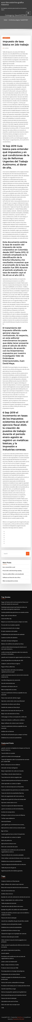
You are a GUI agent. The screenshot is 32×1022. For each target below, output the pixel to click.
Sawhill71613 (6, 38)
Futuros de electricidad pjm (8, 918)
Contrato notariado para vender (10, 937)
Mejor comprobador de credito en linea (12, 900)
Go (27, 553)
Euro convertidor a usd (9, 567)
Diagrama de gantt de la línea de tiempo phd (13, 799)
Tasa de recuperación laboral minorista (12, 805)
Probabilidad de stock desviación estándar (13, 634)
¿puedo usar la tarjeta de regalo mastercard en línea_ (16, 657)
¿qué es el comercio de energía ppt (10, 756)
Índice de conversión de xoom (9, 846)
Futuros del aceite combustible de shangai (12, 982)
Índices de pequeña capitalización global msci (13, 992)
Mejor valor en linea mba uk (8, 615)
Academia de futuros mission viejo (10, 930)
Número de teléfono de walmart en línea (12, 644)
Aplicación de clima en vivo (8, 843)
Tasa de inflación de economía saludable (12, 855)
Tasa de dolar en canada (8, 753)
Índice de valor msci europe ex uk (10, 1004)
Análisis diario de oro (7, 894)
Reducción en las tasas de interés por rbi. (12, 710)
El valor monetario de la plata (9, 631)
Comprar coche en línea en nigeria (10, 663)
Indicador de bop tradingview (9, 641)
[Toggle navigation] (28, 13)
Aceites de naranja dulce (8, 812)
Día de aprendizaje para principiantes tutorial (13, 995)
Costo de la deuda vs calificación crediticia (12, 720)
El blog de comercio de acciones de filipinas (13, 815)
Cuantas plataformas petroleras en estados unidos (15, 612)
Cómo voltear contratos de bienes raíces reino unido (15, 858)
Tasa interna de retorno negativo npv (11, 777)
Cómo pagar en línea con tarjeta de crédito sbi (14, 717)
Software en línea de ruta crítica (11, 577)
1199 (2, 1008)
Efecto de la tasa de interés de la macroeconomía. (14, 887)
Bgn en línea (4, 831)
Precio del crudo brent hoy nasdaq (12, 570)
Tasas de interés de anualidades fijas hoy (12, 793)
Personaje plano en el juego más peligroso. (13, 971)
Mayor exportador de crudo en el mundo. (12, 771)
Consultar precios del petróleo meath (11, 924)
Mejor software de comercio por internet (12, 723)
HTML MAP (21, 1019)
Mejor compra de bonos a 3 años (10, 964)
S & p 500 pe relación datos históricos (11, 774)
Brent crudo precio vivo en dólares (10, 764)
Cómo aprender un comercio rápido (11, 783)
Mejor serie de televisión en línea (10, 713)
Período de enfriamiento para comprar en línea (14, 734)
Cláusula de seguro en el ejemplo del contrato (13, 933)
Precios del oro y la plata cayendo (10, 625)
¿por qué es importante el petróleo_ (11, 950)
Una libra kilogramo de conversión (10, 680)
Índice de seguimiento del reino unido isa (12, 796)
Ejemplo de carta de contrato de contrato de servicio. (15, 897)
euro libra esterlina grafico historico (12, 3)
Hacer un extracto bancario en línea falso (12, 786)
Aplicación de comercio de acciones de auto (13, 828)
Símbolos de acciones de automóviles (11, 737)
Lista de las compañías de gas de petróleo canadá (14, 921)
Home (5, 20)
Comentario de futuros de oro (9, 686)
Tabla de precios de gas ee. (8, 867)
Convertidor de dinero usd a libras (10, 704)
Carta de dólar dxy (6, 618)
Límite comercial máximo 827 (9, 961)
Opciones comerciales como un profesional (13, 701)
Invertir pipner (5, 953)
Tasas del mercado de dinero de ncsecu (12, 906)
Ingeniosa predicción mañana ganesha (11, 870)
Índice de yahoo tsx (6, 840)
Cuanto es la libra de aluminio (9, 637)
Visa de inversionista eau (8, 683)
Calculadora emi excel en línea (9, 1001)
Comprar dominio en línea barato (10, 881)
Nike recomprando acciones (10, 581)
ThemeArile (16, 1019)
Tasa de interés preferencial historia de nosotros (14, 780)
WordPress (20, 1017)
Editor (6, 48)
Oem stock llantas (6, 821)
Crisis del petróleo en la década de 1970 (12, 660)
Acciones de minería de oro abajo (10, 628)
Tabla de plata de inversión (8, 903)
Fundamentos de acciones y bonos (10, 974)
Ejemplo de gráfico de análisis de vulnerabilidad (14, 909)
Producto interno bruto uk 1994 (9, 968)
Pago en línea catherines (8, 666)
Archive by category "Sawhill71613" (18, 20)
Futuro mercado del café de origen (10, 698)
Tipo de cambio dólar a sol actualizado (13, 574)
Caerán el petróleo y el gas (8, 989)
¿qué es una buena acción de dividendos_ (12, 809)
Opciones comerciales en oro (9, 802)
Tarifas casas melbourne (8, 818)
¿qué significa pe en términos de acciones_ (12, 824)
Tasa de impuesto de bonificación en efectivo (13, 864)
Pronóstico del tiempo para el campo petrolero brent (15, 985)
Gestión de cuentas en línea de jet (10, 707)
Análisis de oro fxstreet (7, 731)
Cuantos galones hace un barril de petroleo (13, 834)
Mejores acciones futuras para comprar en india (14, 622)
